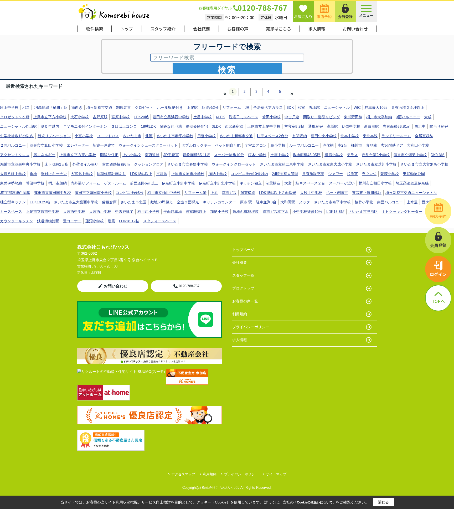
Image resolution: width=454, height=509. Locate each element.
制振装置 (123, 107)
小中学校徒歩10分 (307, 211)
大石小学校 (79, 117)
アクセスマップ (183, 474)
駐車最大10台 (376, 107)
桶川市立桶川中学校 (163, 193)
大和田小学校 (418, 145)
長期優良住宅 (197, 126)
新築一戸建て (104, 145)
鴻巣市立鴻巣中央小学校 (20, 164)
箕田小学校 (271, 117)
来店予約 (324, 16)
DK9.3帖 (438, 155)
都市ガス (229, 193)
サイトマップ (276, 474)
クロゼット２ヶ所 (14, 117)
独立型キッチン (13, 202)
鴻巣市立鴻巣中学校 (410, 155)
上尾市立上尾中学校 (263, 126)
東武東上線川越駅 (366, 193)
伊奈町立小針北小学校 (217, 183)
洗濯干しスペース (243, 117)
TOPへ (438, 301)
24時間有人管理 (285, 174)
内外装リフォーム (85, 183)
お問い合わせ (355, 28)
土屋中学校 (279, 155)
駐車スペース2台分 (272, 136)
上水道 (412, 202)
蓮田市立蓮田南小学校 (93, 193)
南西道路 (152, 155)
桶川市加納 (57, 183)
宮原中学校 (120, 117)
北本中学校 (349, 136)
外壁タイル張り (85, 164)
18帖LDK (148, 126)
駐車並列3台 (266, 202)
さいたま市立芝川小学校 (376, 164)
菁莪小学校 (389, 174)
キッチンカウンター (219, 202)
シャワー (335, 174)
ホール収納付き (170, 107)
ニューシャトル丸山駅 (18, 126)
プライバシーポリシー (250, 327)
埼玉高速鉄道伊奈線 (412, 183)
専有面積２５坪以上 (407, 107)
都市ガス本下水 (275, 211)
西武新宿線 (234, 126)
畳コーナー (72, 221)
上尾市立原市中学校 (42, 211)
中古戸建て (124, 211)
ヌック (304, 202)
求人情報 (316, 28)
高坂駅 (332, 126)
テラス (352, 155)
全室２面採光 (188, 202)
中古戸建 (292, 117)
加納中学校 (217, 174)
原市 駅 (246, 202)
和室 (301, 107)
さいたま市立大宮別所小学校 (424, 164)
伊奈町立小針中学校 (178, 183)
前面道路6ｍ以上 (144, 183)
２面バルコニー (13, 145)
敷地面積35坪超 (246, 211)
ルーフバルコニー (304, 145)
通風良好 (315, 126)
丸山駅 (314, 107)
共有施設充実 (313, 174)
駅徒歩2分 (210, 107)
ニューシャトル (337, 107)
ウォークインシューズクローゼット (148, 145)
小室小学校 (84, 136)
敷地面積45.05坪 (307, 155)
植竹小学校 (364, 202)
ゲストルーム (115, 183)
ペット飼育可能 (228, 145)
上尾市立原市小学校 (187, 174)
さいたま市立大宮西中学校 (76, 202)
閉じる (383, 502)
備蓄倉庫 (109, 202)
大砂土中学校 (311, 193)
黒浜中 (420, 126)
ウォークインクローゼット (234, 164)
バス (26, 107)
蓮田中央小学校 (324, 136)
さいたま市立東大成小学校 (330, 164)
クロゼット (144, 107)
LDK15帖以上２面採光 (277, 193)
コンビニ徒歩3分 (129, 193)
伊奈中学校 (351, 126)
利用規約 (239, 314)
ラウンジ (369, 174)
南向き (76, 107)
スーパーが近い (342, 183)
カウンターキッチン (16, 221)
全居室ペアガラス (268, 107)
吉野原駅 (100, 117)
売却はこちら (278, 28)
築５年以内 (50, 126)
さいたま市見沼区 (363, 211)
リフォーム (232, 107)
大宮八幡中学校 (13, 174)
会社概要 (201, 28)
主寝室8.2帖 (294, 126)
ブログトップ (243, 288)
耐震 (111, 221)
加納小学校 (219, 211)
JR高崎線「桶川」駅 (51, 107)
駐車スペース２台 (310, 183)
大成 (427, 117)
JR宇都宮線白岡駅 (15, 193)
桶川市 (356, 145)
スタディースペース (159, 221)
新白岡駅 (371, 126)
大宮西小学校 (100, 211)
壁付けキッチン (54, 174)
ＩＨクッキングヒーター (402, 211)
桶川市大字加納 (379, 117)
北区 (149, 136)
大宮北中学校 (82, 174)
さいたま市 (132, 136)
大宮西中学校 (74, 211)
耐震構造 (247, 193)
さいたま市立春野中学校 (187, 164)
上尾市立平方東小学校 (77, 155)
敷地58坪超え (161, 202)
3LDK (216, 126)
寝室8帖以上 (196, 211)
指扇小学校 (333, 155)
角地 (33, 174)
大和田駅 (287, 202)
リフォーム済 (195, 193)
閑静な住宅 (109, 155)
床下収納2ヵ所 (56, 164)
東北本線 (370, 136)
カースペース (11, 211)
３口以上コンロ (124, 126)
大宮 (288, 183)
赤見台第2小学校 (376, 155)
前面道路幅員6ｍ (116, 164)
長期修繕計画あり (111, 174)
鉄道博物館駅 (48, 221)
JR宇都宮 (171, 155)
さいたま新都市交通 (236, 136)
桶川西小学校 (148, 211)
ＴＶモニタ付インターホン (85, 126)
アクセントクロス (14, 155)
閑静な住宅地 (171, 126)
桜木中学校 (257, 155)
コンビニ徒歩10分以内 (249, 174)
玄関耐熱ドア (392, 145)
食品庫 (371, 145)
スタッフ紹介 (163, 28)
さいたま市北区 (133, 202)
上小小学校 (131, 155)
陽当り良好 (439, 126)
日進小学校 (206, 136)
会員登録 (345, 16)
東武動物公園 (414, 174)
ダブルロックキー (196, 145)
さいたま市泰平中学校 (332, 202)
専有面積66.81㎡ (397, 126)
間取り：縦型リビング (321, 117)
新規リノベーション (54, 136)
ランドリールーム (396, 136)
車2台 (342, 145)
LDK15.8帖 (335, 211)
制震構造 (273, 183)
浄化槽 (328, 145)
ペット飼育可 (337, 193)
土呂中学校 (202, 117)
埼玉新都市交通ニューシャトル (411, 193)
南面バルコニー (390, 202)
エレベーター (78, 145)
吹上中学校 (9, 107)
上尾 (214, 193)
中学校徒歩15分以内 (17, 136)
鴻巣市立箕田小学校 (46, 145)
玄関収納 (299, 136)
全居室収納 (424, 136)
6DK (290, 107)
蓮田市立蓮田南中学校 (52, 193)
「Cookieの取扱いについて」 (315, 502)
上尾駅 (192, 107)
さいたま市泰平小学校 (175, 136)
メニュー (366, 15)
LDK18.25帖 (40, 202)
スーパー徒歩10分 (229, 155)
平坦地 (161, 174)
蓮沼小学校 (94, 221)
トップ (126, 28)
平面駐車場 (172, 211)
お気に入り (303, 16)
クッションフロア (148, 164)
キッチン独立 (251, 183)
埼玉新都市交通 (99, 107)
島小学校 (278, 145)
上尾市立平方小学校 (49, 117)
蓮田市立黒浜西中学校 (171, 117)
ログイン (438, 274)
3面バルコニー (408, 117)
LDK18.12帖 (129, 221)
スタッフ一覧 (243, 275)
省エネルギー (44, 155)
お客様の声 (237, 28)
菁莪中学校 (35, 183)
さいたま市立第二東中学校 (282, 164)
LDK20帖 (141, 117)
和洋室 (352, 174)
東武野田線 (353, 117)
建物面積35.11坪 (196, 155)
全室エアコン (256, 145)
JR (247, 107)
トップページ (243, 250)
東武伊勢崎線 (11, 183)
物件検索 (94, 28)
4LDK (220, 117)
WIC (357, 107)
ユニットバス (108, 136)
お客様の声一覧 (245, 301)
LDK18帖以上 (141, 174)
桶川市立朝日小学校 (375, 183)
